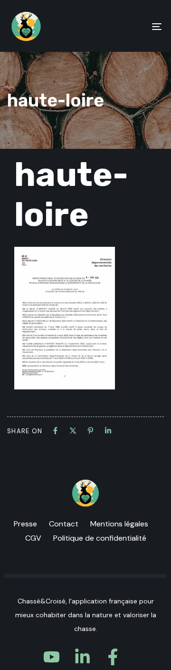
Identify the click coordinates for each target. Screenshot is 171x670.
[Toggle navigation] (136, 26)
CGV (33, 538)
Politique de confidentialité (99, 538)
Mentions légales (119, 524)
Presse (25, 524)
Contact (63, 524)
